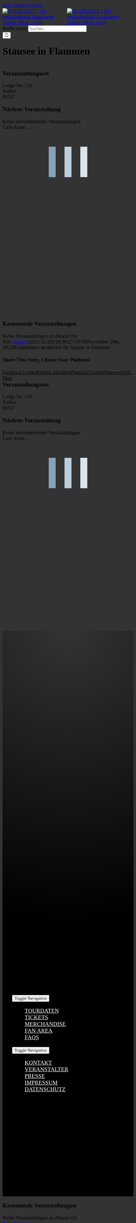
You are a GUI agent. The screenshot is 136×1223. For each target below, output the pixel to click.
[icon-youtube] (68, 863)
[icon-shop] (68, 928)
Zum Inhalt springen (23, 5)
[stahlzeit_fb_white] (68, 734)
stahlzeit (20, 341)
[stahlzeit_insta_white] (68, 798)
